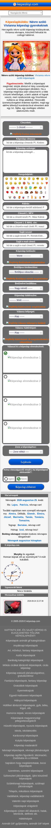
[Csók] (12, 189)
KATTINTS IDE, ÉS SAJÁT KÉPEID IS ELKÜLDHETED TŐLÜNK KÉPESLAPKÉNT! (25, 633)
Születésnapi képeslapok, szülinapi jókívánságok (25, 785)
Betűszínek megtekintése (31, 262)
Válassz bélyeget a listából (31, 323)
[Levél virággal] (18, 189)
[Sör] (36, 198)
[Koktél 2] (31, 198)
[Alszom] (42, 180)
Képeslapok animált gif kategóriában (25, 640)
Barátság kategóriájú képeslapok (25, 660)
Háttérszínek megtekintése (31, 307)
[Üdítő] (23, 198)
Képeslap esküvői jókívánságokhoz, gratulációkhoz (25, 674)
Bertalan (22, 525)
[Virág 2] (26, 189)
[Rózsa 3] (17, 193)
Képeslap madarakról (25, 745)
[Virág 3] (30, 189)
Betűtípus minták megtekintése (31, 279)
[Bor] (43, 198)
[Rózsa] (7, 193)
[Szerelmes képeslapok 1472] (13, 613)
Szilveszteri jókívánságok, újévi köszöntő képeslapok (25, 777)
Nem (24, 478)
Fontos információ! (31, 134)
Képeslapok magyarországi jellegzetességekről (25, 719)
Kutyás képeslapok (25, 740)
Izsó (21, 529)
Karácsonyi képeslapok (25, 735)
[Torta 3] (32, 193)
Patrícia (23, 505)
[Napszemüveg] (38, 180)
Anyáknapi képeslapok (25, 645)
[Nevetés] (11, 180)
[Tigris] (36, 193)
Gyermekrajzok (25, 690)
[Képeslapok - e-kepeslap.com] (25, 9)
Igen (11, 478)
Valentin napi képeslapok (25, 801)
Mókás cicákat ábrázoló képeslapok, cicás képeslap (25, 666)
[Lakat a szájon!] (15, 184)
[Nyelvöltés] (25, 180)
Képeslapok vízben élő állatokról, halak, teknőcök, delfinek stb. (25, 812)
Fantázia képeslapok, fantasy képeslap (25, 680)
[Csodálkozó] (29, 180)
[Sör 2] (40, 198)
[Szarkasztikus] (46, 180)
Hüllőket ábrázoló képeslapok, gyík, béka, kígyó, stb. (25, 707)
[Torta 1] (21, 193)
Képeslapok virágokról (25, 806)
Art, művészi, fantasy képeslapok (25, 650)
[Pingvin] (41, 193)
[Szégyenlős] (6, 184)
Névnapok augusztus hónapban (24, 540)
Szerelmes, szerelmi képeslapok (25, 770)
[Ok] (42, 184)
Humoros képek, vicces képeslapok (25, 713)
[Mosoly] (7, 180)
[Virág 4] (35, 189)
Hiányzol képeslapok (25, 700)
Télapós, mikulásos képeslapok (26, 791)
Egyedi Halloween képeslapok (25, 695)
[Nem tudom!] (11, 184)
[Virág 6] (45, 189)
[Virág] (22, 189)
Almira (12, 513)
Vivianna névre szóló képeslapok (33, 76)
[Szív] (47, 184)
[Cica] (45, 193)
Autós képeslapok (25, 655)
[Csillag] (38, 184)
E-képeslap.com (32, 621)
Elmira (40, 513)
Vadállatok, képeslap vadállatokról (25, 796)
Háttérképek (25, 818)
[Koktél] (28, 198)
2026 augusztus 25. (27, 500)
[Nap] (33, 184)
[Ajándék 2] (19, 198)
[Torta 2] (26, 193)
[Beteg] (20, 184)
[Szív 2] (8, 189)
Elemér (31, 513)
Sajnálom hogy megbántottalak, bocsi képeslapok (25, 764)
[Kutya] (10, 198)
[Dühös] (24, 184)
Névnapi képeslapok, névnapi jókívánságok (25, 750)
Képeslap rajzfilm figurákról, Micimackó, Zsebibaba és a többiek (25, 757)
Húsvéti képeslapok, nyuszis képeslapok (25, 725)
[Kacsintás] (20, 180)
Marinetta (17, 517)
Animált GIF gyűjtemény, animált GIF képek (25, 823)
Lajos (14, 505)
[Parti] (29, 184)
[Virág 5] (40, 189)
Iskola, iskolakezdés (25, 730)
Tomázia (39, 517)
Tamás (28, 517)
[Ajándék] (14, 198)
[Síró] (33, 180)
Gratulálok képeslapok (25, 685)
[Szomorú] (16, 180)
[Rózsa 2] (12, 193)
